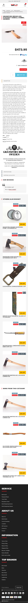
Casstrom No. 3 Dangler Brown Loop (14, 286)
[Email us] (3, 593)
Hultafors (4, 579)
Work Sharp (4, 572)
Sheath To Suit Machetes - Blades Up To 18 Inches (14, 316)
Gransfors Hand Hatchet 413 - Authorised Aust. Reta (12, 257)
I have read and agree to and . (13, 590)
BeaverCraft (4, 574)
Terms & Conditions (14, 590)
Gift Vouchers (4, 526)
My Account (4, 494)
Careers (3, 530)
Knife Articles (4, 519)
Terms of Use (4, 541)
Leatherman (4, 577)
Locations (4, 523)
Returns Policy (5, 545)
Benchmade (4, 565)
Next (25, 45)
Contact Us (4, 528)
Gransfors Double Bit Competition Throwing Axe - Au (14, 476)
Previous (24, 45)
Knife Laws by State (6, 555)
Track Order (4, 499)
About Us (4, 516)
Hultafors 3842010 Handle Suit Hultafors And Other (12, 447)
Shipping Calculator (9, 175)
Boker (3, 568)
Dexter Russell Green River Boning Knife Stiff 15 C (14, 346)
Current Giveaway (5, 521)
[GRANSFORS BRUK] (24, 60)
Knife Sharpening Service (7, 503)
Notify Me (22, 75)
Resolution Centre (5, 501)
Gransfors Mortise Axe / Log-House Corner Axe (14, 376)
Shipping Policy (5, 548)
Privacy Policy (5, 543)
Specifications (7, 171)
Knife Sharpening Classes (7, 506)
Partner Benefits (5, 552)
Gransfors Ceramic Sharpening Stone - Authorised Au (13, 228)
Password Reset (5, 496)
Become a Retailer (6, 550)
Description (7, 80)
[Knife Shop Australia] (14, 5)
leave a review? (12, 189)
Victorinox (4, 570)
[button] (21, 65)
